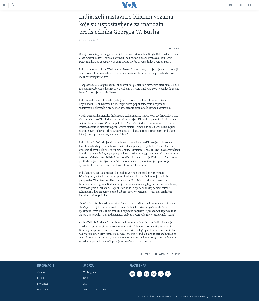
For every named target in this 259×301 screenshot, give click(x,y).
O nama (41, 272)
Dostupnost (43, 289)
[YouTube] (230, 5)
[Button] (174, 49)
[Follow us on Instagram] (146, 274)
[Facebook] (249, 5)
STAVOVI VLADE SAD (94, 289)
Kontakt (41, 278)
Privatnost (42, 284)
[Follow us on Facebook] (132, 274)
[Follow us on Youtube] (153, 274)
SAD (85, 278)
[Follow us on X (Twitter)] (139, 274)
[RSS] (161, 274)
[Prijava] (168, 274)
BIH (85, 284)
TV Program (89, 272)
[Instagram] (240, 5)
